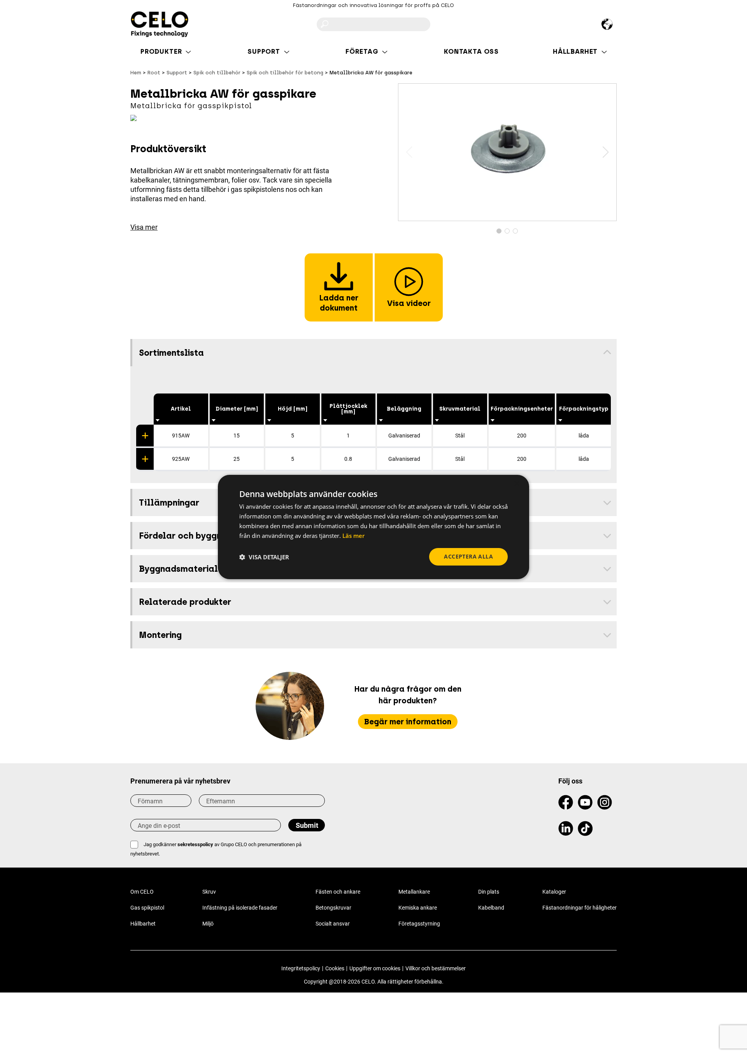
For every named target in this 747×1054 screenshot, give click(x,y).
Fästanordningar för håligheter (579, 908)
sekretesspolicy (195, 844)
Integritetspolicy (300, 968)
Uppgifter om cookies (374, 968)
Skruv (209, 892)
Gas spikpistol (147, 908)
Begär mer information (407, 721)
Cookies (334, 968)
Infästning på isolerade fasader (239, 908)
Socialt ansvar (333, 923)
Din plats (488, 892)
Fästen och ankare (338, 892)
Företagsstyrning (419, 923)
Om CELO (142, 892)
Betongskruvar (333, 908)
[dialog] (373, 527)
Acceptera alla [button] (468, 556)
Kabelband (491, 908)
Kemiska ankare (417, 908)
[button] (605, 152)
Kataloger (554, 892)
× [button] (516, 484)
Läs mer (353, 535)
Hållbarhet (143, 923)
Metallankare (414, 892)
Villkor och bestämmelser (435, 968)
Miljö (208, 923)
